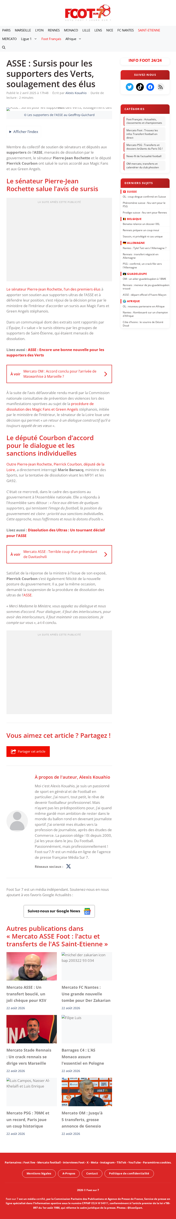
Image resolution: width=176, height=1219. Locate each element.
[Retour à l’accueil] (88, 12)
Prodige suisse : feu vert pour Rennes (145, 212)
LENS (98, 30)
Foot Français (51, 39)
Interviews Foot (74, 1162)
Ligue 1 (26, 39)
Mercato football (49, 1162)
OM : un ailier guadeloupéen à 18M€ (144, 278)
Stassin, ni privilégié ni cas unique (143, 236)
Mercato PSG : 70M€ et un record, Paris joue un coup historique (27, 1120)
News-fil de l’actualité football (143, 156)
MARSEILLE (23, 30)
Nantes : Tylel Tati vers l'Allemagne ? (144, 247)
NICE (109, 30)
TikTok (121, 1162)
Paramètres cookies (157, 1162)
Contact (92, 1173)
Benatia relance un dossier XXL (141, 224)
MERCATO (9, 39)
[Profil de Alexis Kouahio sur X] (68, 866)
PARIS (6, 30)
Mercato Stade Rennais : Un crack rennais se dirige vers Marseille (28, 1057)
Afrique (70, 39)
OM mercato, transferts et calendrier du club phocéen (142, 165)
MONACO (71, 30)
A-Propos (68, 1173)
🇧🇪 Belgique (132, 219)
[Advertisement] (59, 241)
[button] (4, 47)
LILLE (86, 30)
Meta (94, 1162)
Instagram (107, 1162)
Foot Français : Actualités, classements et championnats (144, 121)
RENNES (54, 30)
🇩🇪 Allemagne (134, 243)
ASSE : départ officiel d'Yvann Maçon (144, 294)
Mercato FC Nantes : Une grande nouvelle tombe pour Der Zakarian (86, 994)
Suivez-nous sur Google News (54, 910)
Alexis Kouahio (94, 777)
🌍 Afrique (131, 301)
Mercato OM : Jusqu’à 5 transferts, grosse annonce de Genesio (82, 1120)
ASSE (27, 594)
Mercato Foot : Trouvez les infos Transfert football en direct (142, 133)
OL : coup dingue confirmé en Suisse (144, 196)
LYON (39, 30)
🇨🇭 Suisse (130, 191)
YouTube (134, 1162)
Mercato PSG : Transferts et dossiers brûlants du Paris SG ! (144, 147)
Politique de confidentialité (129, 1173)
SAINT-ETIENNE (149, 30)
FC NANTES (125, 30)
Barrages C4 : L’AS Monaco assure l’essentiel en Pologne (83, 1057)
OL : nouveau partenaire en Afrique (144, 306)
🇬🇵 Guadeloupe (135, 273)
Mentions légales (39, 1173)
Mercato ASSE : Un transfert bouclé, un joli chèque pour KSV (26, 994)
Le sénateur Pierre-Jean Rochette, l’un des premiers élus (53, 289)
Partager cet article (31, 751)
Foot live (29, 1162)
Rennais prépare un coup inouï (141, 230)
